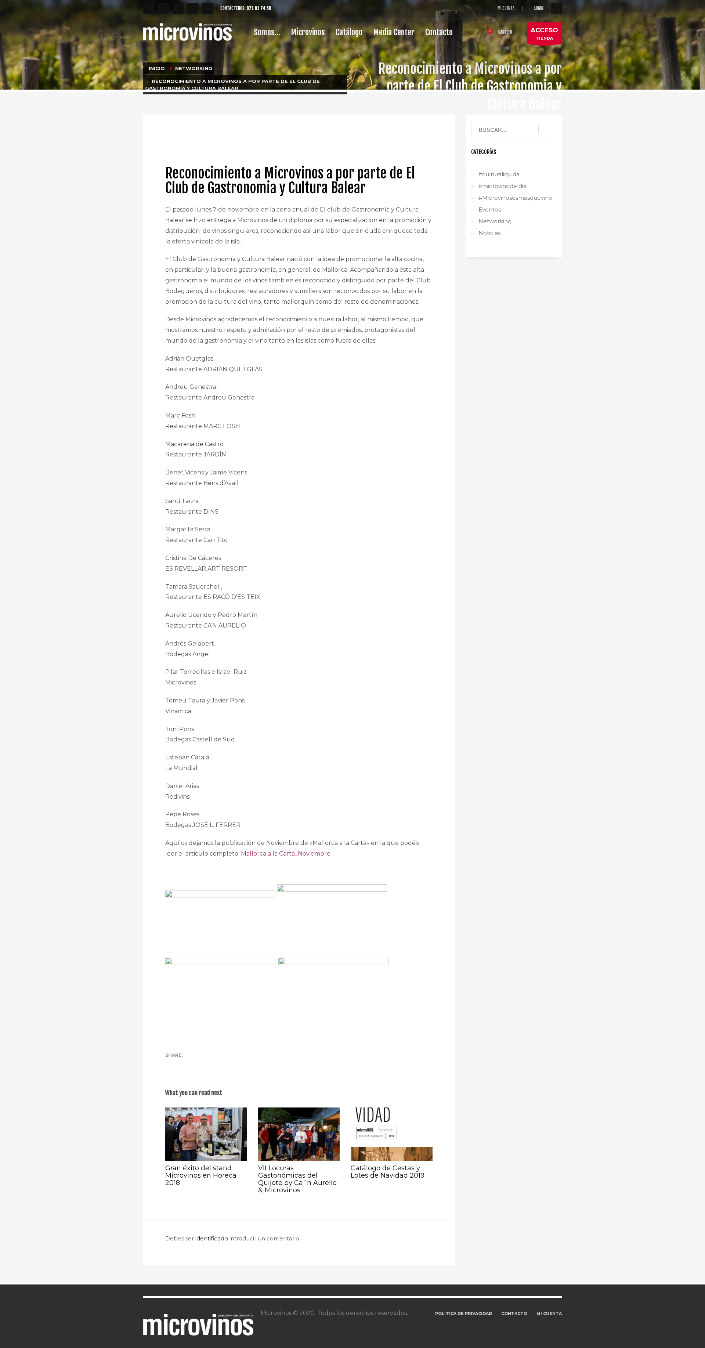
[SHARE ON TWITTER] (170, 1065)
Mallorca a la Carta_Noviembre (285, 853)
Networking (270, 133)
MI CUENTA (506, 8)
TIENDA (544, 33)
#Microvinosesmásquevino (515, 197)
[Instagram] (178, 8)
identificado (212, 1238)
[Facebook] (148, 8)
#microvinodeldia (502, 185)
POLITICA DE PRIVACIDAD (463, 1313)
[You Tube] (192, 8)
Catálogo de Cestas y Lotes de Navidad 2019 (387, 1171)
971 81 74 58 (259, 8)
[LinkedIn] (207, 8)
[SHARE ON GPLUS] (196, 1065)
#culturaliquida (499, 174)
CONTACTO (514, 1313)
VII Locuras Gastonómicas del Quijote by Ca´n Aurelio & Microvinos (297, 1179)
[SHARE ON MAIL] (222, 1065)
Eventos (489, 209)
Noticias (294, 133)
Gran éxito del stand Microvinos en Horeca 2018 (200, 1175)
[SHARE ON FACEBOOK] (183, 1065)
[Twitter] (163, 8)
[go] (547, 130)
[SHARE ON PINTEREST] (209, 1065)
